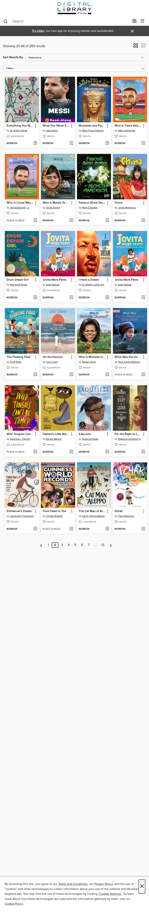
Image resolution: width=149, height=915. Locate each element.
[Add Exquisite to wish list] (107, 452)
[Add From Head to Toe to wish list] (71, 529)
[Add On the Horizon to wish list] (71, 374)
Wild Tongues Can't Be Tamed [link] (20, 434)
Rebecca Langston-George (130, 439)
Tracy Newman (126, 516)
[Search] (5, 21)
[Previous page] (41, 545)
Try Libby (38, 31)
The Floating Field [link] (18, 357)
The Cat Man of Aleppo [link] (92, 511)
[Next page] (111, 545)
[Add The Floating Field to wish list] (35, 374)
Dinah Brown (53, 207)
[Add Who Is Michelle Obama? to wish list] (107, 374)
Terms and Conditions (72, 884)
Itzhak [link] (119, 511)
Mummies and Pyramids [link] (92, 126)
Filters (10, 68)
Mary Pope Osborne (93, 130)
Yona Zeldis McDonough (130, 362)
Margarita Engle (18, 284)
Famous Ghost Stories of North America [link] (92, 203)
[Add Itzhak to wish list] (143, 529)
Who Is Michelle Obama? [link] (92, 357)
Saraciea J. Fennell (20, 439)
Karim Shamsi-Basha (93, 516)
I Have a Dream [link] (89, 280)
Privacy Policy (103, 884)
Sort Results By (13, 57)
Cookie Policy (14, 904)
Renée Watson (54, 439)
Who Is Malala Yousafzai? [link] (56, 203)
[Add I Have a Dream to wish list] (107, 297)
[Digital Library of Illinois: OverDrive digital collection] (74, 8)
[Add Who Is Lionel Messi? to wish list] (35, 220)
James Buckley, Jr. (19, 207)
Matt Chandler (90, 207)
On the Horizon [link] (53, 357)
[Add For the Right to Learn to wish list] (143, 452)
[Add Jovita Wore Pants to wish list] (71, 297)
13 (102, 545)
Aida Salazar (53, 284)
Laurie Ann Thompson (22, 516)
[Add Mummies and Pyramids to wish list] (107, 143)
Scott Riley (15, 362)
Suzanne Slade (90, 439)
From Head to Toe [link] (54, 511)
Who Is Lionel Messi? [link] (20, 203)
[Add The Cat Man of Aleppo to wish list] (107, 529)
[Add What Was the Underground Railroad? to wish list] (143, 374)
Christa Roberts (54, 516)
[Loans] (134, 21)
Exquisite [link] (85, 434)
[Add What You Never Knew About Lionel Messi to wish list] (71, 143)
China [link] (118, 203)
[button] (135, 47)
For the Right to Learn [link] (128, 434)
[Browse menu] (142, 21)
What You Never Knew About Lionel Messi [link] (56, 126)
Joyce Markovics (127, 207)
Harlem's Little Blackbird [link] (56, 434)
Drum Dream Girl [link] (18, 280)
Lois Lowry (52, 362)
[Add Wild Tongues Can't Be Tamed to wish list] (35, 452)
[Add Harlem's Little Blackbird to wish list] (71, 452)
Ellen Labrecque (126, 130)
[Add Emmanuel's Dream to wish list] (35, 529)
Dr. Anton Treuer (18, 130)
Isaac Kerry (52, 130)
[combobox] (66, 21)
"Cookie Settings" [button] (110, 894)
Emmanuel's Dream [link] (19, 511)
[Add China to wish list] (143, 220)
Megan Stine (89, 362)
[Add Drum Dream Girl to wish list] (35, 297)
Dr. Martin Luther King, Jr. (94, 284)
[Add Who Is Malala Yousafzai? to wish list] (71, 220)
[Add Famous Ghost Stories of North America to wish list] (107, 220)
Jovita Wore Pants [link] (54, 280)
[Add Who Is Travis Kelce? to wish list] (143, 143)
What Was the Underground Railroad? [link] (128, 357)
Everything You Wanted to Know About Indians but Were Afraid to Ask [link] (20, 126)
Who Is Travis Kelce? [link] (128, 126)
